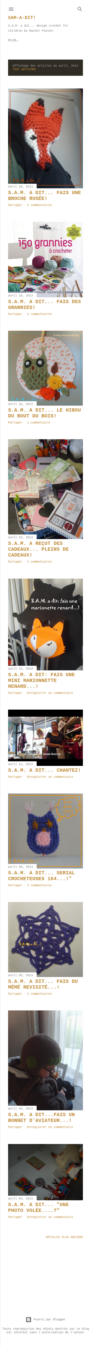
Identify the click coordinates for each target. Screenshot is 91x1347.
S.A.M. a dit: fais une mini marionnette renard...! (41, 680)
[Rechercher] (80, 8)
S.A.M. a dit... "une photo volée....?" (38, 1207)
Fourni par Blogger (49, 1319)
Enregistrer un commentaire (50, 693)
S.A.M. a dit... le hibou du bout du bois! (44, 413)
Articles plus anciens (64, 1237)
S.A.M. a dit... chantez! (44, 770)
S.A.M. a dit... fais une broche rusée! (44, 195)
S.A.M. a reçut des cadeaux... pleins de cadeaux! (38, 549)
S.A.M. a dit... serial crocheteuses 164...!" (41, 876)
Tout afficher (24, 69)
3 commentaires (39, 205)
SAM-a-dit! (22, 17)
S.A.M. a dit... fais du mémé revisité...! (43, 984)
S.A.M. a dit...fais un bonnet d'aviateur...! (41, 1117)
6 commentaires (39, 314)
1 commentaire (38, 423)
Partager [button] (15, 205)
